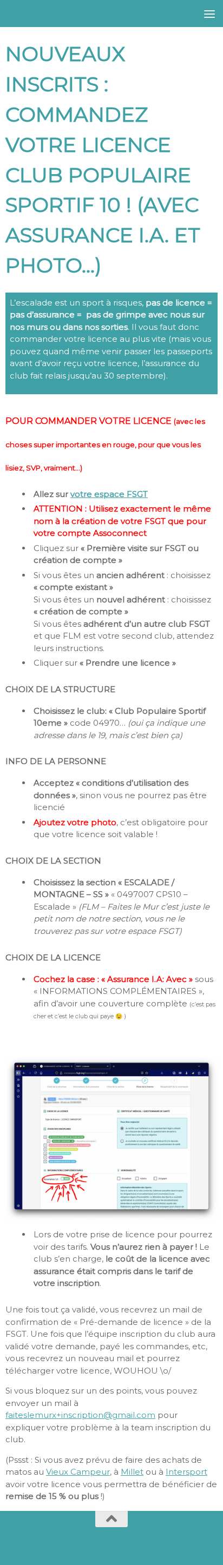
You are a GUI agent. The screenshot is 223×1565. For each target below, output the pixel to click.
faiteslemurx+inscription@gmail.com (80, 1415)
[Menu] (209, 13)
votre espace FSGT (109, 494)
